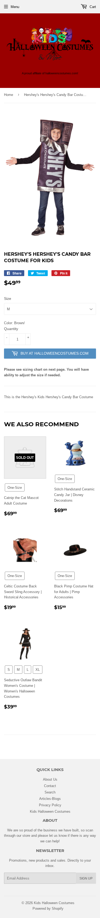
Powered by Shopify (48, 908)
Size (7, 298)
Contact (50, 786)
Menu (15, 7)
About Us (50, 779)
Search (50, 792)
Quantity (11, 329)
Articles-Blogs (50, 798)
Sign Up (86, 878)
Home (8, 94)
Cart (92, 7)
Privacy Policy (50, 805)
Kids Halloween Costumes (50, 811)
